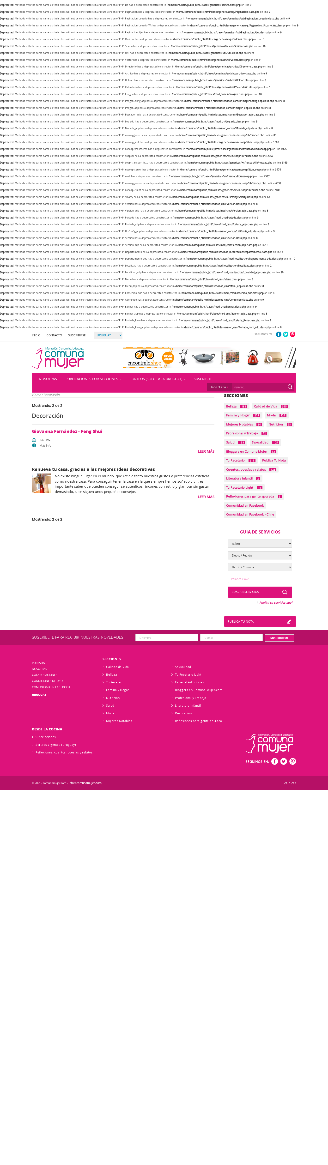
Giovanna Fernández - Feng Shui (67, 431)
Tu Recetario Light (243, 487)
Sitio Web (46, 440)
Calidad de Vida (270, 406)
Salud (235, 442)
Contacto (54, 335)
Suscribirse (77, 335)
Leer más (206, 451)
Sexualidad (265, 442)
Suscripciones (46, 737)
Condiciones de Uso (47, 681)
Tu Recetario (240, 460)
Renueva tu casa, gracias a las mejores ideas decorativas (93, 469)
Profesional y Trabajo (246, 433)
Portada (38, 663)
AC (286, 783)
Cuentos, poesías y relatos (250, 469)
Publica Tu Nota (274, 460)
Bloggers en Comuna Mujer (250, 451)
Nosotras (48, 378)
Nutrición (280, 424)
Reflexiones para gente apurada (253, 496)
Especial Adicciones (189, 682)
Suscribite (203, 378)
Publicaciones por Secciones (92, 378)
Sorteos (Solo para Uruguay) (156, 378)
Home (36, 395)
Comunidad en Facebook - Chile (250, 514)
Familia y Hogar (242, 415)
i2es (293, 783)
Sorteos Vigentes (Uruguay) (56, 744)
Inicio (36, 335)
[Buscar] (290, 386)
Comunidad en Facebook (245, 505)
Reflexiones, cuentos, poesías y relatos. (64, 752)
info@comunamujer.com (85, 783)
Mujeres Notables (243, 424)
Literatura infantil (242, 478)
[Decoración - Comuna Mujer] (58, 358)
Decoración (183, 713)
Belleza (236, 406)
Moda (276, 415)
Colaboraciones (44, 675)
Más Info (45, 445)
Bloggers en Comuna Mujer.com (198, 690)
